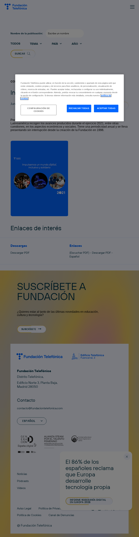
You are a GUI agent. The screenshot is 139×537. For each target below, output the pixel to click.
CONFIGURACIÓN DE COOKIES (38, 109)
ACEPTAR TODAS (106, 108)
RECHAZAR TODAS (79, 108)
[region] (69, 98)
